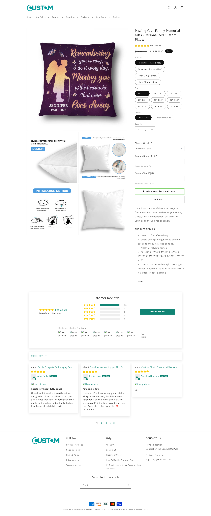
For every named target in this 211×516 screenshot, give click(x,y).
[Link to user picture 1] (53, 384)
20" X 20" (158, 100)
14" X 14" (158, 93)
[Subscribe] (128, 485)
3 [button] (106, 423)
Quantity (138, 124)
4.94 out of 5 (61, 310)
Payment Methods (74, 444)
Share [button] (140, 281)
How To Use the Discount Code (120, 460)
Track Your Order (114, 455)
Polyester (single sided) (149, 62)
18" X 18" (142, 100)
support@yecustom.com (158, 459)
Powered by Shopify (84, 509)
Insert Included (163, 117)
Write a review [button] (157, 311)
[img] (38, 371)
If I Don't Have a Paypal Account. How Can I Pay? (123, 467)
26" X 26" (158, 106)
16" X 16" (174, 93)
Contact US (111, 450)
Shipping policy (142, 509)
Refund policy (99, 509)
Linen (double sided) (148, 82)
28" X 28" (174, 106)
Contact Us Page (170, 448)
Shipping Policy (73, 450)
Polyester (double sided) (150, 69)
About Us (110, 444)
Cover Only (143, 117)
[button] (42, 17)
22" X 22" (174, 100)
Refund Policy (72, 455)
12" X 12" (142, 93)
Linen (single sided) (147, 75)
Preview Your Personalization (159, 191)
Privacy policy (72, 460)
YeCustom (73, 509)
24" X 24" (142, 106)
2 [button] (101, 423)
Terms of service (73, 465)
